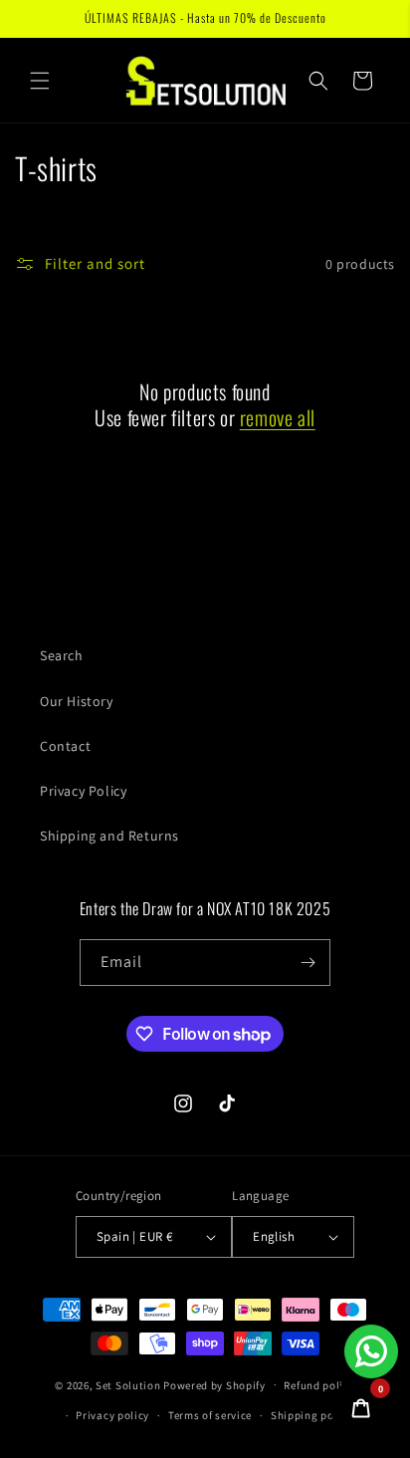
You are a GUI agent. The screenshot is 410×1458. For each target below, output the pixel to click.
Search (62, 655)
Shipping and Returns (109, 836)
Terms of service (210, 1415)
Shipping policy (312, 1415)
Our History (76, 701)
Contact (65, 746)
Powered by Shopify (214, 1384)
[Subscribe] (307, 962)
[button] (40, 81)
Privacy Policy (83, 791)
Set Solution (128, 1384)
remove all (277, 417)
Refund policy (319, 1385)
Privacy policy (112, 1415)
